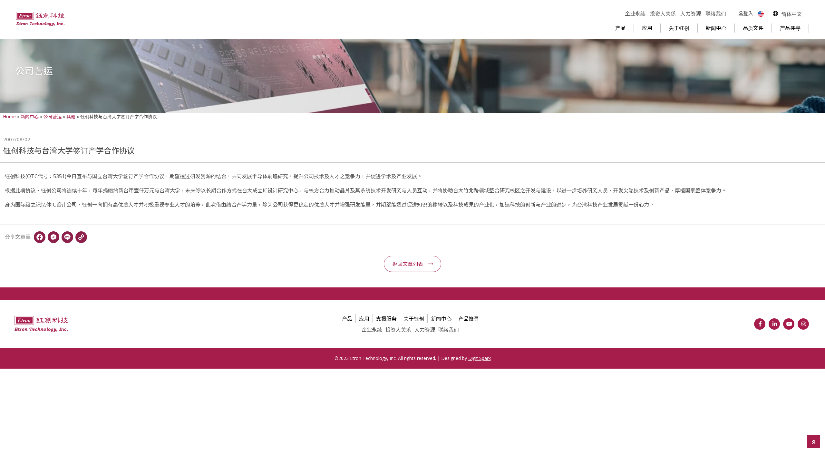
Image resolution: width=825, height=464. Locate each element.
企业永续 (635, 13)
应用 (647, 28)
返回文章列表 (407, 263)
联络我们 (715, 13)
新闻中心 (716, 28)
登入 (748, 13)
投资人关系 (398, 329)
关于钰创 (679, 28)
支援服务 (386, 318)
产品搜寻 (790, 28)
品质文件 (753, 28)
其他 (70, 116)
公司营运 (53, 116)
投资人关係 (663, 13)
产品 (620, 28)
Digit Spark (479, 358)
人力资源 (690, 13)
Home (9, 116)
